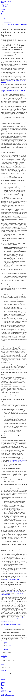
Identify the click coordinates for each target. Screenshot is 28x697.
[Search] (14, 14)
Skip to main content (6, 1)
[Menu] (14, 16)
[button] (14, 7)
